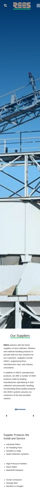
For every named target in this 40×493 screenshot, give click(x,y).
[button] (6, 415)
